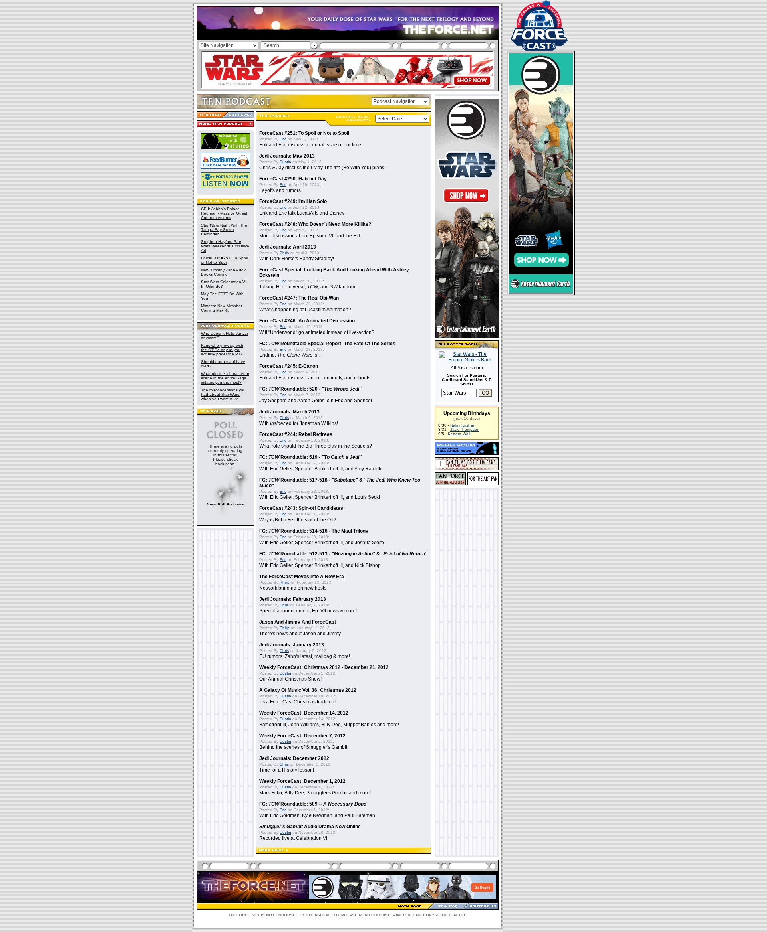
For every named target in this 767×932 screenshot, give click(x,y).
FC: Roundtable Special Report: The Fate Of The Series (327, 343)
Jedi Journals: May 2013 (287, 156)
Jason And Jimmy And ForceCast (297, 622)
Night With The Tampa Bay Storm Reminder (224, 229)
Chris (284, 253)
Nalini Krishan (462, 425)
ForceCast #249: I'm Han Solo (293, 201)
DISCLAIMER (393, 915)
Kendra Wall (459, 434)
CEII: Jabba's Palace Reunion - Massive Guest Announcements (224, 213)
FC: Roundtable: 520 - (310, 389)
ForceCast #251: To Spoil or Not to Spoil (224, 260)
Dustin (285, 162)
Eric (283, 139)
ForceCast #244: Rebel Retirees (295, 434)
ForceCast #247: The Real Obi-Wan (299, 298)
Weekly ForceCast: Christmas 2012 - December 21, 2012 (324, 667)
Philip (285, 582)
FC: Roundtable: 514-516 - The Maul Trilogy (313, 531)
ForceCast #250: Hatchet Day (293, 179)
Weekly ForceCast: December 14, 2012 (303, 713)
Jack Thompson (464, 429)
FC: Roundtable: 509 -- (312, 804)
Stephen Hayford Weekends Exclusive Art (225, 246)
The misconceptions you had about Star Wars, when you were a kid (223, 394)
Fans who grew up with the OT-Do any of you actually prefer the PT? (222, 349)
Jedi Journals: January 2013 (291, 645)
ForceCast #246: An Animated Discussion (307, 321)
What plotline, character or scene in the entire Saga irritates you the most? (225, 378)
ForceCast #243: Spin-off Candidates (301, 508)
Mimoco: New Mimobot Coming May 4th (221, 308)
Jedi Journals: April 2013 (287, 247)
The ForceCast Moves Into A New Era (301, 576)
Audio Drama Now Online (310, 826)
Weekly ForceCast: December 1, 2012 (302, 781)
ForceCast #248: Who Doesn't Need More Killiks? (315, 224)
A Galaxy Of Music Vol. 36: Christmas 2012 (307, 690)
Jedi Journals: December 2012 (294, 758)
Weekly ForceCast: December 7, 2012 (302, 735)
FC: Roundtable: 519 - (310, 457)
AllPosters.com (467, 368)
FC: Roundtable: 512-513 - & (343, 554)
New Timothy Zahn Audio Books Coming (224, 272)
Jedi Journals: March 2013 (289, 412)
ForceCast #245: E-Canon (288, 366)
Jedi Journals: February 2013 (292, 599)
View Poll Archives (225, 504)
